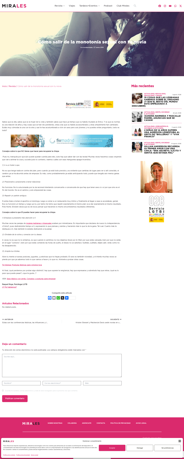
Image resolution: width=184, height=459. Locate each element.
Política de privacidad (23, 455)
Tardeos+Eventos (88, 6)
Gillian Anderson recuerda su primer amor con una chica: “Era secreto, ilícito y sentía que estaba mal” (162, 149)
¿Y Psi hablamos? (9, 287)
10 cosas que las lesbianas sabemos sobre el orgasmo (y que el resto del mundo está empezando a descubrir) (155, 101)
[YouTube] (170, 6)
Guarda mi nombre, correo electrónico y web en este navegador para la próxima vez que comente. (41, 391)
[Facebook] (159, 6)
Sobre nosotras (55, 423)
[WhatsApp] (175, 6)
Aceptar (112, 448)
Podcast (108, 6)
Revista (58, 6)
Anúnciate (86, 423)
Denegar (140, 448)
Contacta (101, 423)
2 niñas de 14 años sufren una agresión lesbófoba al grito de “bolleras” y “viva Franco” (162, 133)
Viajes (72, 6)
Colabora (72, 423)
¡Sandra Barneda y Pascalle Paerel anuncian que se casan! (162, 118)
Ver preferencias (167, 448)
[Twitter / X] (180, 6)
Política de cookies (9, 455)
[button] (180, 441)
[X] (62, 298)
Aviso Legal (34, 455)
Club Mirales (123, 6)
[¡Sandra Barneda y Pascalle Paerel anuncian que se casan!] (137, 116)
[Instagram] (165, 6)
